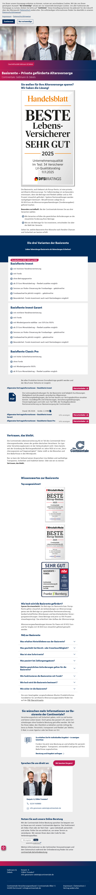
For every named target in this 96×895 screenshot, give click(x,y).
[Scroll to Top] (91, 887)
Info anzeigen (64, 415)
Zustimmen (8, 21)
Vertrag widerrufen (71, 888)
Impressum (6, 16)
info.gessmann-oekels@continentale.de (45, 808)
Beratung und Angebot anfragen (49, 753)
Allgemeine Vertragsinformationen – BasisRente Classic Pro (31, 421)
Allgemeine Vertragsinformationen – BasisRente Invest (29, 388)
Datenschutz (25, 10)
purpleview (36, 843)
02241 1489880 (35, 804)
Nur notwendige (25, 21)
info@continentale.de (32, 888)
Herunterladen (79, 388)
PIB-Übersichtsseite (35, 700)
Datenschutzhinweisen (11, 12)
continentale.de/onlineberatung (34, 852)
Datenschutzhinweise (22, 16)
